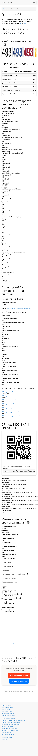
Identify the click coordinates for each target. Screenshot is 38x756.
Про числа (7, 2)
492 (21, 24)
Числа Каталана (7, 711)
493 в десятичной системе (11, 404)
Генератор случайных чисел (11, 724)
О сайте (4, 739)
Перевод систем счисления (11, 722)
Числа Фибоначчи (7, 707)
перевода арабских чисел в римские (19, 308)
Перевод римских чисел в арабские (13, 720)
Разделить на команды (9, 728)
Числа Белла (6, 709)
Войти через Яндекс (19, 675)
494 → (26, 644)
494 (25, 24)
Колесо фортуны (7, 726)
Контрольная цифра (8, 734)
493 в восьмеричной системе (12, 400)
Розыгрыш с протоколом (10, 730)
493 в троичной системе (10, 396)
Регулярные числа (8, 713)
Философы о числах (8, 718)
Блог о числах (6, 732)
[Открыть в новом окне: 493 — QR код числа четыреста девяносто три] (19, 447)
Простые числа (7, 705)
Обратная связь (7, 737)
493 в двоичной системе (10, 392)
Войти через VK (19, 681)
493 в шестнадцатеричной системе (14, 416)
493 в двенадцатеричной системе (14, 408)
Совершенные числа (8, 715)
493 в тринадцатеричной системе (14, 412)
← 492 (12, 644)
